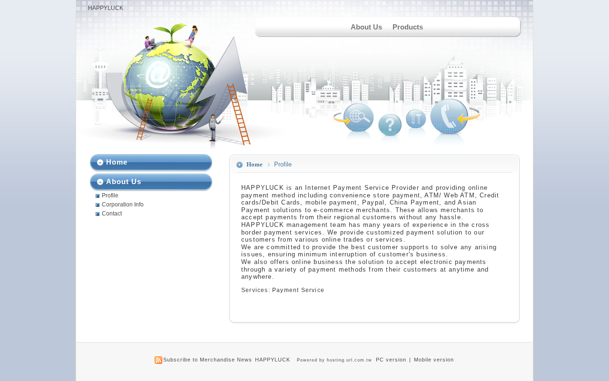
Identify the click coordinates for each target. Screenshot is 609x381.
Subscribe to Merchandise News (207, 359)
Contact (112, 213)
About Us (366, 27)
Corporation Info (123, 204)
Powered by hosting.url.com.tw (334, 360)
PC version (391, 359)
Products (408, 27)
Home (254, 164)
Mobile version (434, 359)
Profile (110, 195)
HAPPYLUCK (105, 8)
